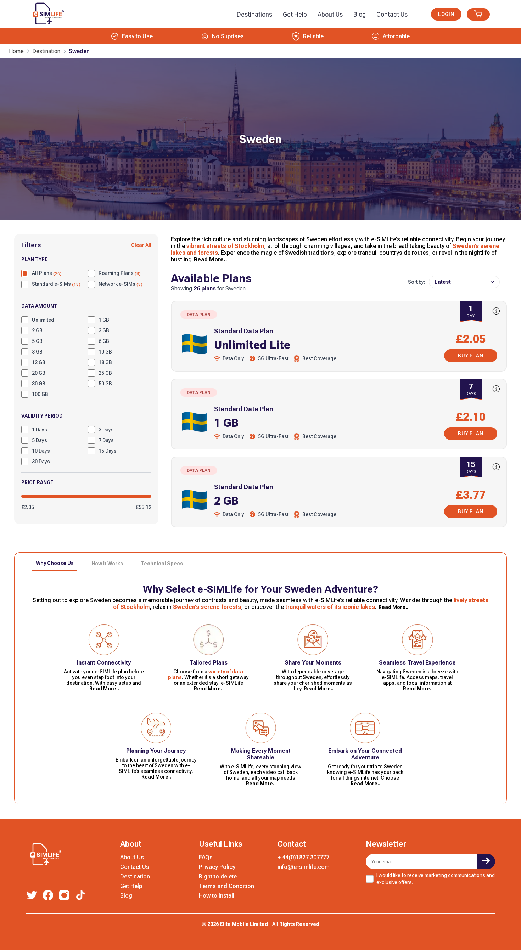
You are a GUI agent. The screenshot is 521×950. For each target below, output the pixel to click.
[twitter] (31, 896)
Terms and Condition (226, 886)
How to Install (216, 895)
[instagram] (64, 896)
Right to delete (218, 876)
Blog (126, 895)
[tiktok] (80, 896)
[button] (254, 14)
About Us (132, 857)
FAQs (206, 857)
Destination (135, 876)
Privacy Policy (217, 867)
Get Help (131, 886)
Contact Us (134, 867)
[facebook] (48, 896)
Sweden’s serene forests (207, 607)
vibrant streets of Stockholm (225, 246)
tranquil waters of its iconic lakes (330, 607)
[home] (47, 26)
